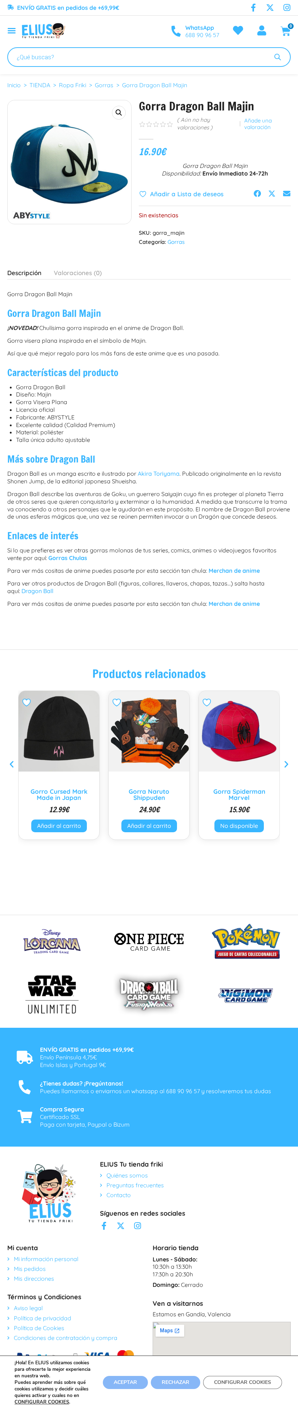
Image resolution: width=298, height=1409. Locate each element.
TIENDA (39, 85)
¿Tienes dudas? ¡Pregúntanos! (81, 1083)
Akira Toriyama (159, 473)
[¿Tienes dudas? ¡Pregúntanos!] (24, 1087)
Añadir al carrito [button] (59, 825)
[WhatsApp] (176, 31)
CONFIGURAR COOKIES (42, 1402)
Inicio (14, 85)
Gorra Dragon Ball (239, 791)
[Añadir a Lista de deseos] (27, 702)
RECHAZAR (175, 1382)
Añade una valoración (258, 123)
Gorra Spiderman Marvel (149, 794)
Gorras (104, 85)
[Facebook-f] (253, 8)
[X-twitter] (270, 8)
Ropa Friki (72, 85)
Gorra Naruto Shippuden (59, 794)
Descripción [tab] (24, 273)
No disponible (149, 825)
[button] (119, 113)
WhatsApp (199, 27)
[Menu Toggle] (11, 30)
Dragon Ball (37, 591)
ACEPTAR (125, 1382)
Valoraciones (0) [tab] (78, 273)
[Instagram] (287, 8)
